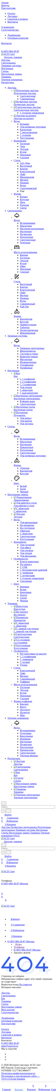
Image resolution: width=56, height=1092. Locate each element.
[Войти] (2, 890)
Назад (18, 944)
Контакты (12, 21)
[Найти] (8, 811)
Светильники (8, 995)
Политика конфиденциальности (18, 1073)
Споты (4, 1004)
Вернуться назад (10, 984)
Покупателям (8, 1023)
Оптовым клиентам (17, 38)
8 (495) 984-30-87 (10, 51)
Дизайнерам (13, 35)
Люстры (5, 993)
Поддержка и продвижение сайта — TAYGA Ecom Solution (20, 1077)
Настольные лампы (11, 1007)
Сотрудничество (10, 1012)
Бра (3, 998)
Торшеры (6, 1001)
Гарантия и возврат (17, 19)
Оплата (11, 13)
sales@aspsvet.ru (9, 1046)
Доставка (12, 16)
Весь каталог (8, 1009)
